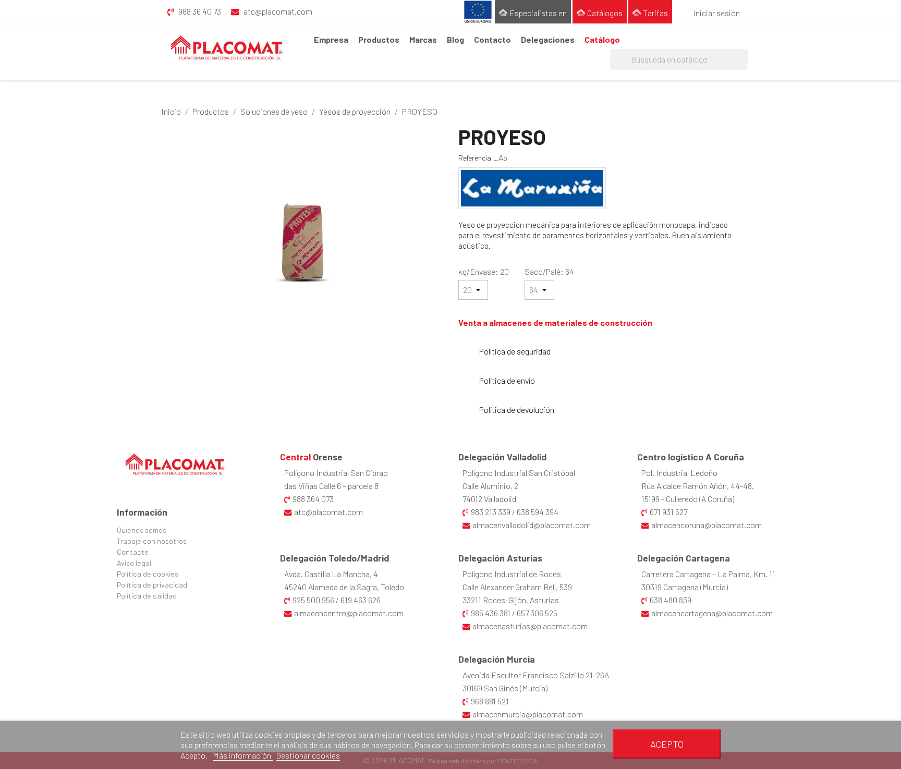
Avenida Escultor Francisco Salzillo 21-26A (535, 675)
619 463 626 (360, 600)
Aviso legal (134, 562)
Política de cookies (147, 573)
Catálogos (605, 13)
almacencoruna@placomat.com (706, 525)
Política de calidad (147, 595)
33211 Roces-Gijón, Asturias (510, 600)
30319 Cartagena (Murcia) (684, 587)
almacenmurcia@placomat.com (527, 714)
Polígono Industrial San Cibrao (336, 473)
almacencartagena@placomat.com (712, 613)
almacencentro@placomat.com (349, 613)
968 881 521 (490, 701)
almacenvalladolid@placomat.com (531, 525)
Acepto (667, 744)
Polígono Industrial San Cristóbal (518, 473)
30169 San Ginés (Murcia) (504, 688)
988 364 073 (313, 499)
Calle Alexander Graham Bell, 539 (517, 587)
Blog (455, 39)
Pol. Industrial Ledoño (679, 473)
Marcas (423, 39)
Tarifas (655, 13)
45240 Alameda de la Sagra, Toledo (344, 587)
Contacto (492, 39)
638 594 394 (537, 512)
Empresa (331, 39)
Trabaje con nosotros (152, 540)
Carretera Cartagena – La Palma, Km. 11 (708, 574)
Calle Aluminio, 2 (490, 486)
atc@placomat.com (328, 512)
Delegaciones (548, 39)
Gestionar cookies (308, 755)
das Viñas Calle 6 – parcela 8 (331, 486)
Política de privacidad (152, 584)
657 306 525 (537, 613)
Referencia (474, 157)
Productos (378, 39)
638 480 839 (670, 600)
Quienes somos (141, 530)
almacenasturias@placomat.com (530, 626)
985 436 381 (490, 613)
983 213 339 (490, 512)
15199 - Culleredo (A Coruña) (687, 499)
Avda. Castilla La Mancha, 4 (331, 574)
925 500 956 (313, 600)
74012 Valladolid (489, 499)
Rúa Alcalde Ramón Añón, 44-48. (697, 486)
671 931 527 (668, 512)
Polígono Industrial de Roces (511, 574)
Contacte (133, 551)
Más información (243, 755)
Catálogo (602, 39)
